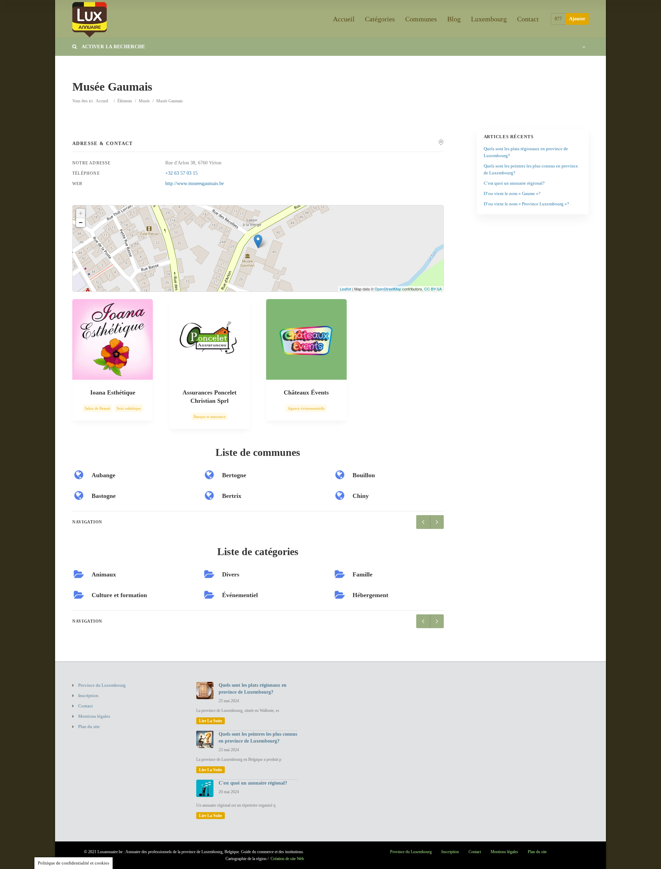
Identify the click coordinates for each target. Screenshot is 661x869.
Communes (421, 19)
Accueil (344, 19)
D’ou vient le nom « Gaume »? (512, 193)
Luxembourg (489, 19)
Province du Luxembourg (102, 685)
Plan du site (89, 726)
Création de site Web (287, 858)
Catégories (380, 19)
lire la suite (210, 720)
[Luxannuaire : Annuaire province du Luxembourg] (89, 19)
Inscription (88, 695)
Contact (528, 19)
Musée (144, 101)
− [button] (81, 222)
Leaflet (345, 289)
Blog (454, 19)
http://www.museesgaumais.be (194, 183)
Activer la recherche (112, 46)
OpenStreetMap (388, 289)
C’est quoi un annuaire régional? (514, 183)
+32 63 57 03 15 (181, 173)
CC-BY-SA (433, 289)
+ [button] (81, 213)
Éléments (124, 101)
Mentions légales (94, 716)
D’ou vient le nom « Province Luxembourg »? (526, 203)
